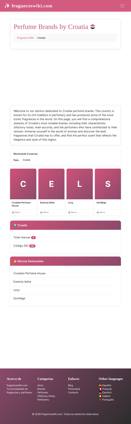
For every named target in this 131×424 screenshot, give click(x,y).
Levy (16, 290)
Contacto (73, 392)
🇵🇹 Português (106, 399)
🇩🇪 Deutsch (105, 392)
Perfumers (43, 399)
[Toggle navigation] (122, 6)
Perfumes (42, 392)
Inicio (40, 385)
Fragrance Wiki (25, 37)
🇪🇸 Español (105, 385)
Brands (41, 388)
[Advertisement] (65, 76)
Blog (70, 385)
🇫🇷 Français (105, 388)
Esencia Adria (22, 281)
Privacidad (74, 388)
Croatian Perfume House (29, 273)
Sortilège (19, 298)
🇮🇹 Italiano (104, 396)
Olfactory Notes (46, 396)
